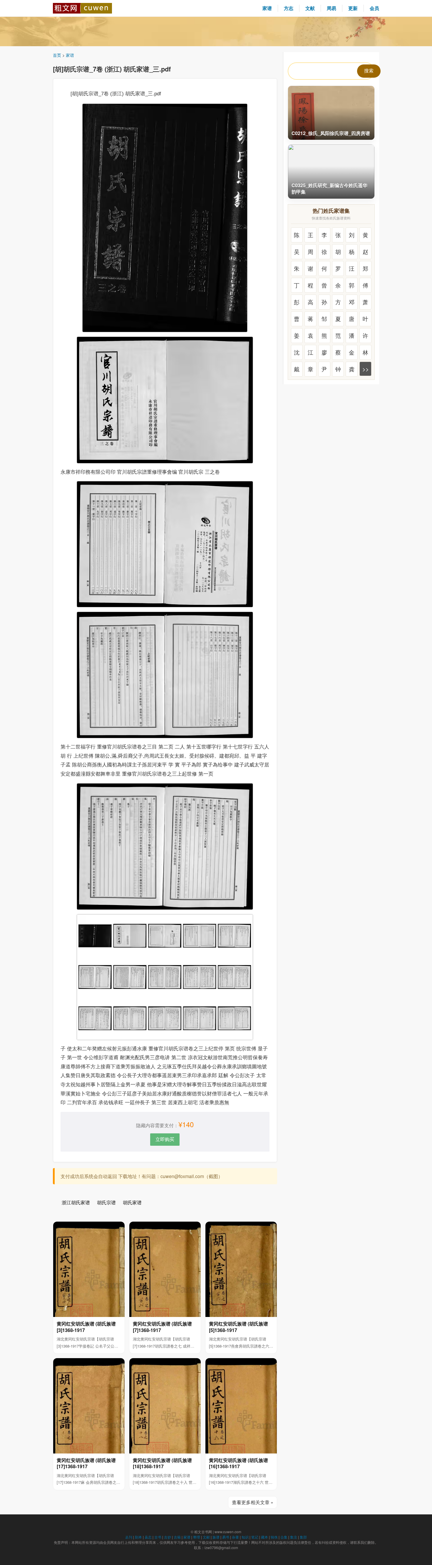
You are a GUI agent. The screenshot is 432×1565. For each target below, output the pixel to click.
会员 (374, 8)
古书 (157, 1536)
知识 (245, 1536)
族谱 (216, 1536)
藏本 (264, 1536)
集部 (303, 1536)
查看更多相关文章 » (252, 1502)
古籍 (177, 1536)
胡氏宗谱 (106, 1202)
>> (365, 369)
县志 (148, 1536)
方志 (288, 8)
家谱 (267, 8)
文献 (310, 8)
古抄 (167, 1536)
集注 (293, 1536)
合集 (283, 1536)
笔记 (254, 1536)
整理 (196, 1536)
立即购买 (164, 1139)
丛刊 (128, 1536)
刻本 (138, 1536)
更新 (353, 8)
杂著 (235, 1536)
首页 (57, 55)
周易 (331, 8)
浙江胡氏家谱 (76, 1202)
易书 (225, 1536)
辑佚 (274, 1536)
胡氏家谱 (132, 1202)
